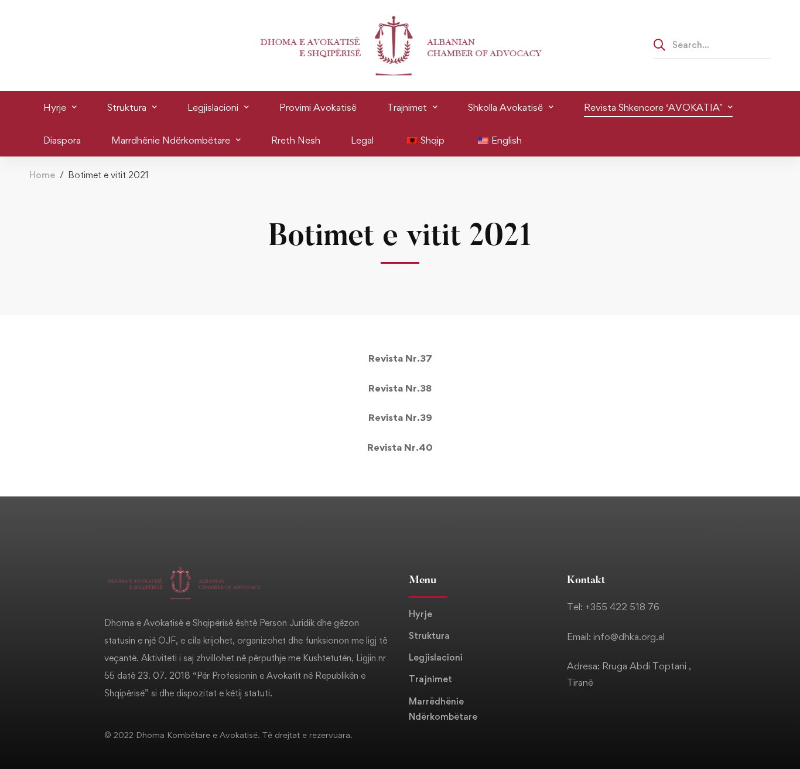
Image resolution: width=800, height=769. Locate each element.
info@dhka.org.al (629, 636)
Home (42, 175)
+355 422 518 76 (622, 607)
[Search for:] (712, 44)
